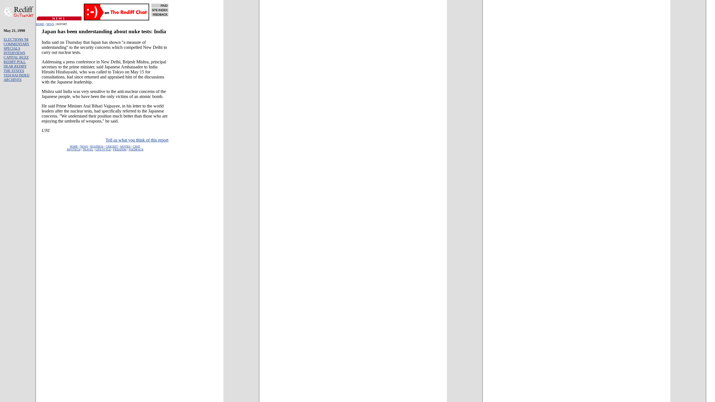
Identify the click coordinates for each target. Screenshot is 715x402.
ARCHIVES (13, 80)
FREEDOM (120, 149)
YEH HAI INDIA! (17, 75)
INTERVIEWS (14, 53)
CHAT (136, 146)
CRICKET (112, 146)
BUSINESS (97, 146)
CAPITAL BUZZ (16, 57)
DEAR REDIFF (15, 66)
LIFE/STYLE (103, 149)
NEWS (50, 24)
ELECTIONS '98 (16, 39)
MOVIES (125, 146)
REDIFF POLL (15, 62)
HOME (40, 24)
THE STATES (14, 71)
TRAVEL (88, 149)
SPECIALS (12, 48)
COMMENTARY (16, 44)
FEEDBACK (136, 149)
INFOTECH (73, 149)
